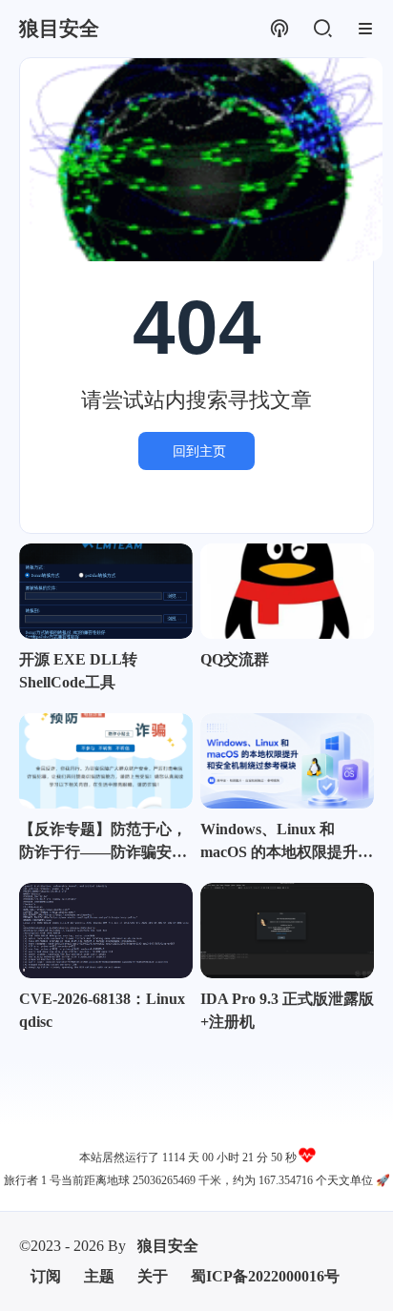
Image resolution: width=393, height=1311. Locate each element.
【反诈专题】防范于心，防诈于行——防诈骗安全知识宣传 (103, 842)
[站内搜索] (322, 29)
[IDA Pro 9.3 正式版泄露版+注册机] (287, 930)
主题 (99, 1276)
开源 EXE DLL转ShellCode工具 (78, 670)
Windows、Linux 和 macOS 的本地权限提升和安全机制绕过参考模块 (286, 842)
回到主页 (199, 451)
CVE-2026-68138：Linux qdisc (102, 1010)
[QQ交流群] (287, 591)
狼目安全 (167, 1246)
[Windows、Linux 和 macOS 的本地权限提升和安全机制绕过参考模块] (287, 761)
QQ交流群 (234, 659)
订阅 (46, 1276)
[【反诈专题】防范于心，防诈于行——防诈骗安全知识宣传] (106, 761)
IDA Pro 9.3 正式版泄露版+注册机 (287, 1010)
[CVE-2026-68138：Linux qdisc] (106, 930)
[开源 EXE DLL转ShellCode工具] (106, 591)
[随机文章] (279, 29)
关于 (152, 1276)
